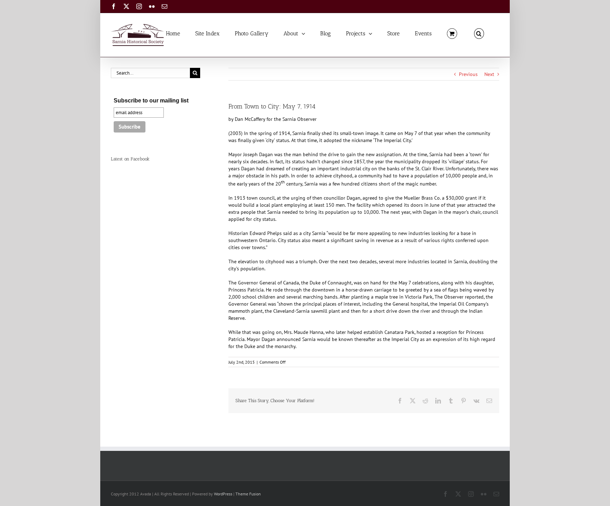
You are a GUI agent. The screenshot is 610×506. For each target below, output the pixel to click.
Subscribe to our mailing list (151, 101)
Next (489, 74)
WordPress (223, 493)
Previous (468, 74)
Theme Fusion (248, 493)
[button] (479, 33)
